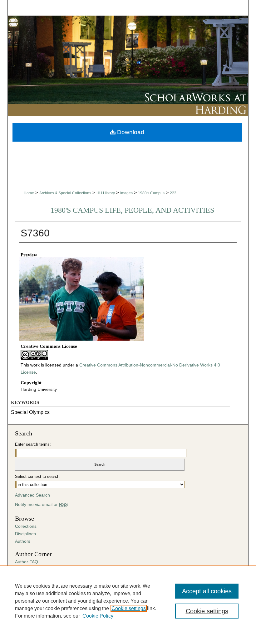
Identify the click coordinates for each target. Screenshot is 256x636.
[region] (128, 601)
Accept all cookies (207, 591)
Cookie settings (128, 608)
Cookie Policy (97, 616)
